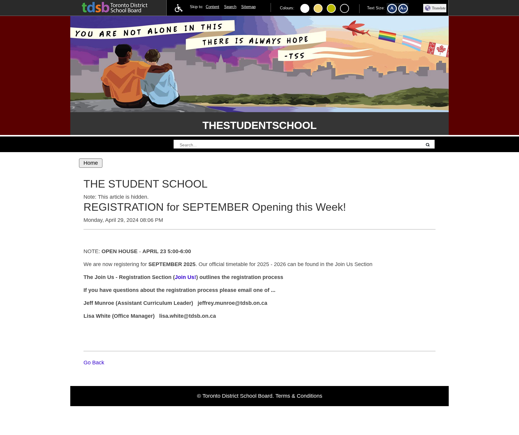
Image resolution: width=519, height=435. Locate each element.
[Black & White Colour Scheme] (344, 8)
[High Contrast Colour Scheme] (318, 8)
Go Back (93, 363)
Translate (439, 8)
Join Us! (185, 277)
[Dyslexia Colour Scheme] (331, 8)
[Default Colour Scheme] (304, 8)
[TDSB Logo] (120, 7)
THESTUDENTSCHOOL (259, 125)
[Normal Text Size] (394, 9)
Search (230, 7)
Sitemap (248, 7)
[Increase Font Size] (405, 9)
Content (212, 7)
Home (90, 163)
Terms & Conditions (298, 396)
